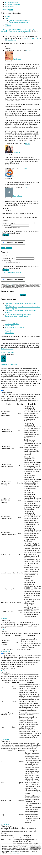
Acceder (5, 235)
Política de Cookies (7, 349)
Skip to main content (11, 2)
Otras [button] (2, 629)
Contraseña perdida (14, 272)
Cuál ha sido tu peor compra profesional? (18, 314)
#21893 (27, 168)
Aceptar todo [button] (10, 352)
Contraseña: (6, 225)
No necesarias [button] (5, 651)
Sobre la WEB (9, 326)
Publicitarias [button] (5, 739)
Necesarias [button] (4, 389)
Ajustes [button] (3, 352)
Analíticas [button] (4, 671)
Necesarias (6, 391)
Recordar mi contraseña (12, 227)
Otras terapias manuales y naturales (20, 31)
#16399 (27, 144)
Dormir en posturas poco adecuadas (16, 316)
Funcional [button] (4, 618)
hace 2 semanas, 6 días (31, 38)
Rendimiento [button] (5, 824)
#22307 (26, 187)
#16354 (28, 50)
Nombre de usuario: (9, 223)
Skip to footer (9, 6)
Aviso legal (4, 336)
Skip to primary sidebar (12, 4)
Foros (24, 29)
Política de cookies (15, 336)
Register (9, 248)
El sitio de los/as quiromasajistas (11, 29)
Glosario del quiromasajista (31, 336)
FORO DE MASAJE (12, 324)
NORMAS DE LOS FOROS (14, 327)
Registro (5, 272)
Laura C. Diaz (10, 284)
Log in (3, 248)
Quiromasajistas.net (7, 9)
